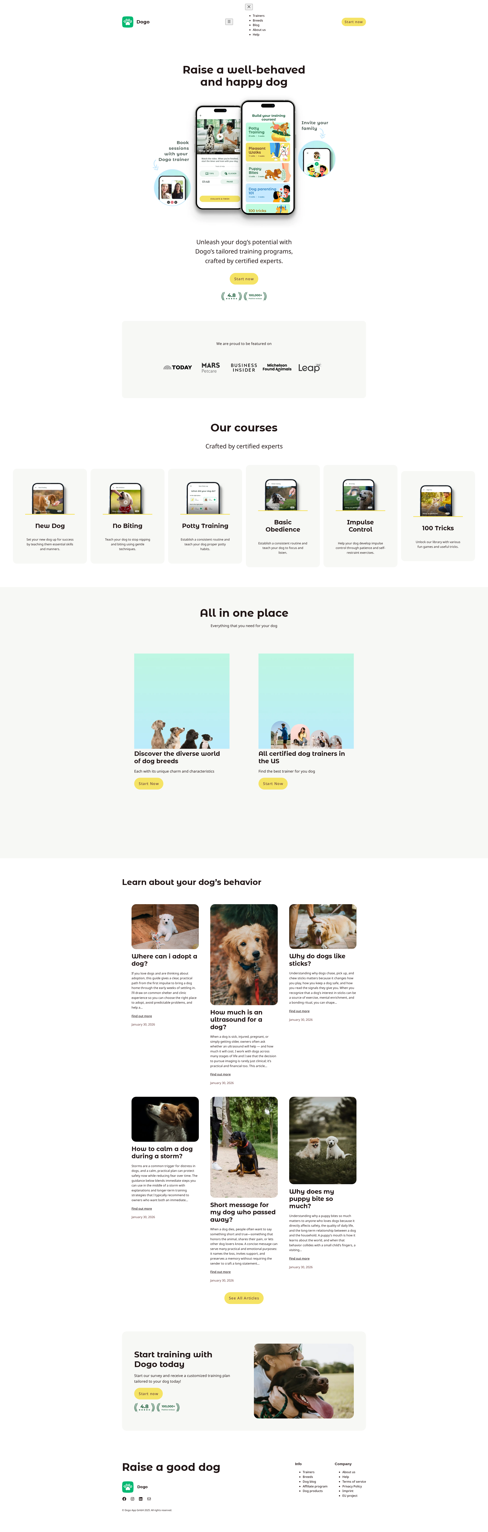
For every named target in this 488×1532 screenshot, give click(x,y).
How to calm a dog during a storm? (162, 1152)
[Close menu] (249, 7)
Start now (354, 21)
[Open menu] (229, 22)
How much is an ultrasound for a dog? (236, 1020)
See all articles (244, 1298)
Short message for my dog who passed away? (243, 1212)
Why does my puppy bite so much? (311, 1199)
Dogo (143, 22)
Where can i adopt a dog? (164, 960)
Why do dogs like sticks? (317, 960)
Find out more (142, 1016)
